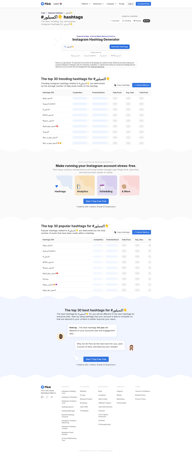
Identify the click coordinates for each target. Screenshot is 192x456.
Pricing (121, 4)
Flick (87, 36)
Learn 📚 (58, 4)
